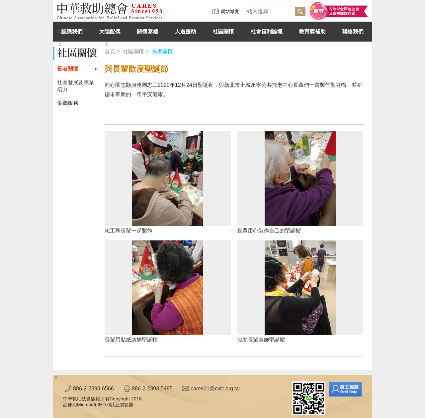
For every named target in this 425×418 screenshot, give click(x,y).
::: (210, 11)
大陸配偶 (110, 31)
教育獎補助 (312, 31)
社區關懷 (223, 31)
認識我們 (72, 31)
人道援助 (185, 31)
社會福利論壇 (267, 31)
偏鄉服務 (67, 103)
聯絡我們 (353, 31)
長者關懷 (67, 68)
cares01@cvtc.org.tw (215, 388)
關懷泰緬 (147, 31)
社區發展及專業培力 (75, 85)
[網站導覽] (225, 13)
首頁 (110, 51)
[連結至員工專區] (345, 389)
